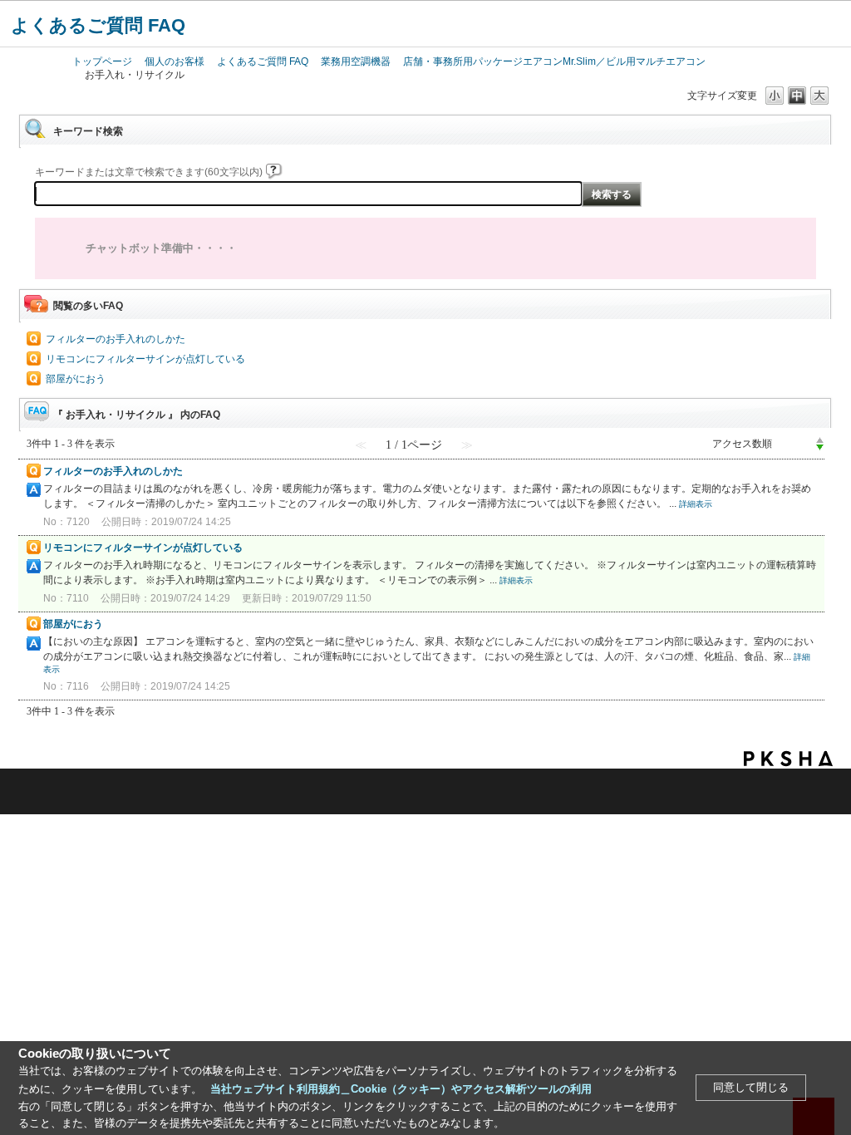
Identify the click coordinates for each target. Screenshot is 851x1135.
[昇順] (820, 439)
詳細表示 (695, 504)
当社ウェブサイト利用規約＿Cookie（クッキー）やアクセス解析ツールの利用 (401, 1089)
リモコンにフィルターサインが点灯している (145, 359)
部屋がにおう (76, 379)
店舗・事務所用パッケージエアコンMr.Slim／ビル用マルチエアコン (554, 61)
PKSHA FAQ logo (788, 758)
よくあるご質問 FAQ (98, 25)
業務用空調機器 (356, 61)
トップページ (102, 61)
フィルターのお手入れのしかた (115, 339)
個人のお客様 (174, 61)
